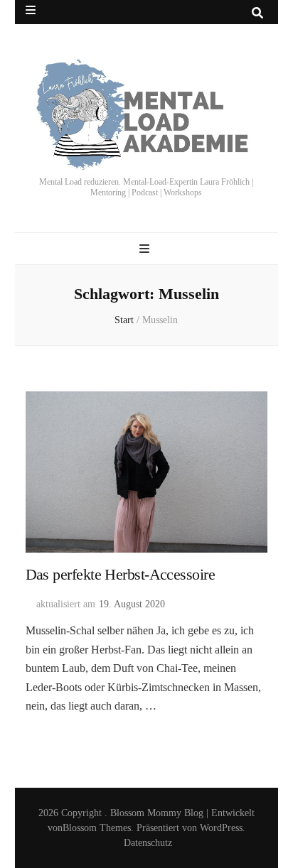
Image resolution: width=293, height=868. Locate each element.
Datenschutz (148, 842)
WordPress (221, 828)
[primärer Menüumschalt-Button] (146, 249)
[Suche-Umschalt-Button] (257, 13)
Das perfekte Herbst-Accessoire (120, 574)
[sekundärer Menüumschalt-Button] (31, 10)
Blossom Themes (97, 828)
